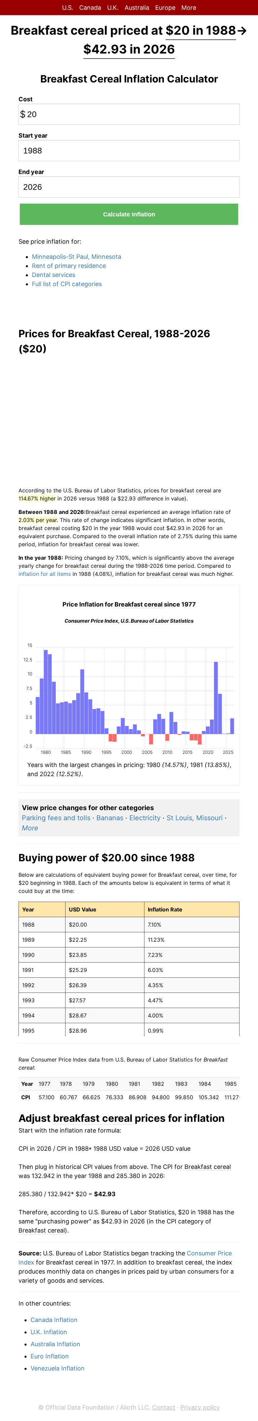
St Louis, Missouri (195, 818)
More (188, 7)
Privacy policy (200, 1407)
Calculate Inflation (129, 214)
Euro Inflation (50, 1356)
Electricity (145, 818)
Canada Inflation (54, 1319)
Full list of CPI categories (67, 283)
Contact (163, 1407)
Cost (25, 99)
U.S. (67, 7)
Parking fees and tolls (56, 818)
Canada (90, 7)
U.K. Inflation (49, 1332)
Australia (137, 7)
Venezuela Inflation (58, 1368)
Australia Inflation (55, 1344)
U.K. (113, 7)
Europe (165, 7)
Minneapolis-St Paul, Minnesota (76, 256)
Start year (32, 135)
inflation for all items (44, 573)
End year (31, 171)
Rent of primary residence (69, 265)
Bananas (109, 818)
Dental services (53, 274)
